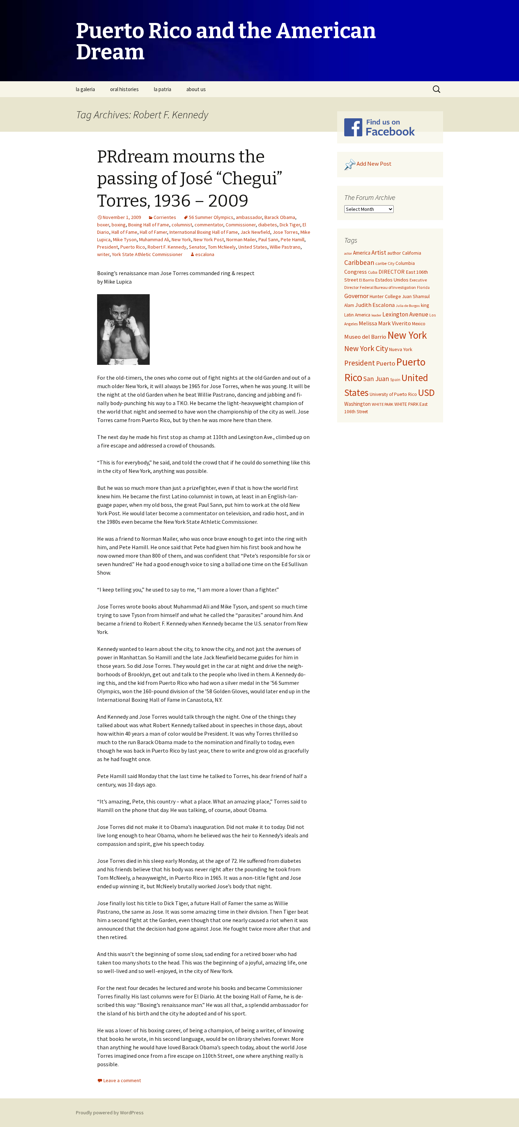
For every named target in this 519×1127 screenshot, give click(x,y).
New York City (366, 348)
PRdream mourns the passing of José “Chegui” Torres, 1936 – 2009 (189, 179)
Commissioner (241, 224)
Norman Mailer (241, 239)
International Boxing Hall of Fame (203, 232)
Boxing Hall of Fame (148, 224)
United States (252, 247)
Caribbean (359, 262)
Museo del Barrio (365, 336)
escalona (204, 254)
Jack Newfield (255, 232)
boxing (119, 224)
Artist (378, 252)
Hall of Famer (153, 232)
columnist (182, 224)
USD (426, 392)
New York (181, 239)
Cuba (372, 272)
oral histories (124, 89)
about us (196, 89)
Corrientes (165, 217)
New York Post (208, 239)
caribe (381, 263)
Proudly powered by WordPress (110, 1112)
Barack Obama (279, 217)
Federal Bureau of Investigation (388, 287)
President (107, 247)
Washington (357, 404)
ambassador (249, 217)
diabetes (267, 224)
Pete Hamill (292, 239)
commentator (209, 224)
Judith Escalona (375, 305)
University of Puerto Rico (393, 394)
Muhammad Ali (154, 239)
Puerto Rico (132, 247)
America (361, 252)
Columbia (405, 263)
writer (103, 254)
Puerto (385, 363)
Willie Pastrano (285, 247)
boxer (103, 224)
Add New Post (374, 164)
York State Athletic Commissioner (147, 254)
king (425, 305)
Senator (197, 247)
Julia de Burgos (408, 305)
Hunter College (385, 296)
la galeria (85, 89)
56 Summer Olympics (211, 217)
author (394, 253)
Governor (356, 296)
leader (376, 315)
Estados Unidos (391, 280)
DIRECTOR (391, 271)
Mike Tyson (125, 239)
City (391, 263)
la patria (162, 89)
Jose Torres (285, 232)
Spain (395, 379)
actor (348, 253)
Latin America (357, 315)
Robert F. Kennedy (167, 247)
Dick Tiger (290, 224)
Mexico (418, 324)
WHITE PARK (382, 404)
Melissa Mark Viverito (385, 323)
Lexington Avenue (405, 314)
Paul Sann (268, 239)
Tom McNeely (222, 247)
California (411, 253)
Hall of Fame (124, 232)
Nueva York (400, 349)
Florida (423, 287)
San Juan (376, 378)
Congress (355, 271)
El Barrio (366, 280)
